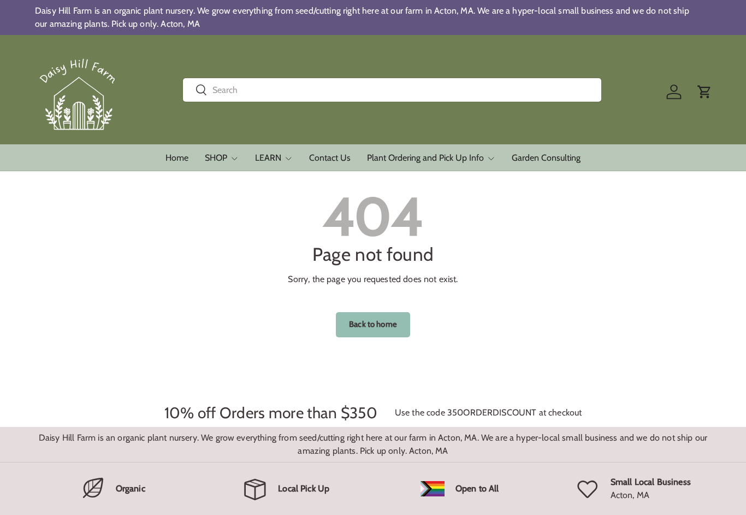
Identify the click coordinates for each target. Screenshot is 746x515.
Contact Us (330, 158)
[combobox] (392, 90)
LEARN (268, 158)
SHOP (216, 158)
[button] (704, 92)
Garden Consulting (546, 158)
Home (176, 158)
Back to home (373, 324)
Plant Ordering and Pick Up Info (425, 158)
